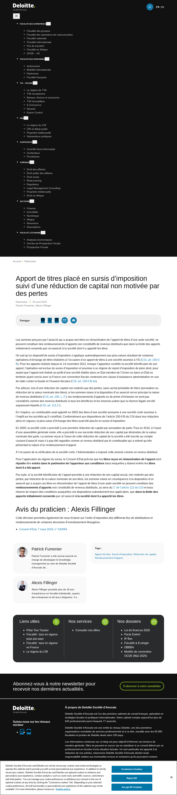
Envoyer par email (65, 320)
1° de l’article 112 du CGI (128, 487)
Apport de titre (102, 554)
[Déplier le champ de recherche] (149, 6)
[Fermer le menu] (16, 16)
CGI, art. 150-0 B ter (84, 381)
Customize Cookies (131, 769)
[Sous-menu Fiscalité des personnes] (47, 59)
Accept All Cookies (132, 787)
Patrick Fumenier (25, 305)
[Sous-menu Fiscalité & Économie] (43, 232)
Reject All (132, 778)
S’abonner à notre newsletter (142, 686)
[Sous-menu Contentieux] (34, 142)
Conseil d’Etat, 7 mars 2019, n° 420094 (43, 529)
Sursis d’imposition (122, 554)
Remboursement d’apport (109, 557)
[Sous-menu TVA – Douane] (35, 83)
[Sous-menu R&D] (26, 118)
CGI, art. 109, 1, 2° (55, 397)
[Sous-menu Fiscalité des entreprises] (48, 24)
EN (162, 7)
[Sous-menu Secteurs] (31, 201)
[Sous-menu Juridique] (31, 162)
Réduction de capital (145, 554)
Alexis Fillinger (43, 305)
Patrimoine (30, 261)
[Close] (171, 777)
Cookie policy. (63, 789)
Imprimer (74, 320)
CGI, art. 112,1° (50, 405)
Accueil (17, 261)
